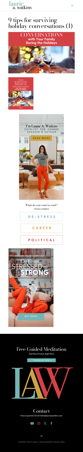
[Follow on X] (45, 423)
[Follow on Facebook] (51, 423)
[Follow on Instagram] (39, 423)
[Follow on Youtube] (32, 423)
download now (41, 360)
